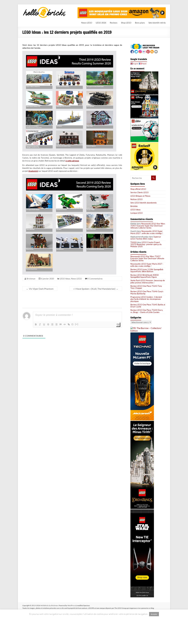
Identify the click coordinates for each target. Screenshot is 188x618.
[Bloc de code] (65, 324)
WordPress (71, 605)
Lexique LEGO (136, 213)
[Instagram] (140, 51)
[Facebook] (132, 51)
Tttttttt (133, 242)
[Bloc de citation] (60, 324)
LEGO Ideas (65, 278)
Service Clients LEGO (139, 192)
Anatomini (33, 171)
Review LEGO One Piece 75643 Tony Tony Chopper (146, 287)
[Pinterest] (148, 51)
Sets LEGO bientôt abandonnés (143, 203)
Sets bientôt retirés (157, 22)
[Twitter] (136, 51)
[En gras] (36, 324)
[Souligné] (44, 324)
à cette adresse (72, 160)
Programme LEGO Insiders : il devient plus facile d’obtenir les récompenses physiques (146, 299)
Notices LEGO (136, 199)
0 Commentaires (95, 278)
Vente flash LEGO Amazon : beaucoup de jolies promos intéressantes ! (147, 281)
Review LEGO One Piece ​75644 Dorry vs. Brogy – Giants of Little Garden (146, 311)
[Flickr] (144, 51)
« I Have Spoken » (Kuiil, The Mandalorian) (95, 288)
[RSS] (152, 51)
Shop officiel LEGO (138, 189)
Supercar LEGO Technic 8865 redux (145, 238)
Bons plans (140, 22)
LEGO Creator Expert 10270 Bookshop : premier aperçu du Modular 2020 (146, 244)
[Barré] (48, 324)
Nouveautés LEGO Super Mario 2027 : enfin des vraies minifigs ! (146, 232)
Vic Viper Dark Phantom (39, 288)
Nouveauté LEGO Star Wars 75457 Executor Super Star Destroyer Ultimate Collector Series (147, 225)
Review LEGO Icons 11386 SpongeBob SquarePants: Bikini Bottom (146, 270)
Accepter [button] (154, 614)
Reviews (113, 22)
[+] (76, 324)
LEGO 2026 (101, 22)
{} (73, 324)
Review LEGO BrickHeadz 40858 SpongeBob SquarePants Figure (144, 276)
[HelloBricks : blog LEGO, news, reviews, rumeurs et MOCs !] (44, 8)
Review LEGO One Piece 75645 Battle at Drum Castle (147, 305)
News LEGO (86, 22)
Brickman (31, 278)
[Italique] (40, 324)
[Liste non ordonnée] (56, 324)
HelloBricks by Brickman (49, 605)
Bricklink (134, 206)
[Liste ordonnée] (52, 324)
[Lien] (69, 324)
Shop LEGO (126, 22)
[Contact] (156, 51)
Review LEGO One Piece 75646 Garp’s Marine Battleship (146, 292)
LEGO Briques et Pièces (140, 196)
